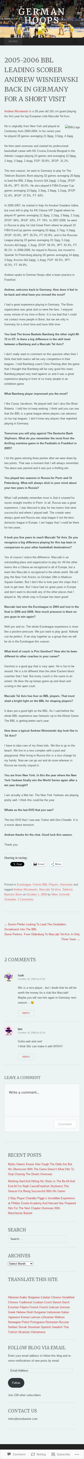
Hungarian (40, 1312)
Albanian (13, 1297)
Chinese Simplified (62, 1297)
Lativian (35, 1317)
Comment (65, 1124)
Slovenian (34, 1327)
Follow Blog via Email (37, 1347)
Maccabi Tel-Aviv (50, 889)
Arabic (23, 1297)
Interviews (66, 884)
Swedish (57, 1327)
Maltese (60, 1317)
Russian (64, 1322)
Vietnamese (38, 1332)
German (65, 1307)
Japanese (14, 1317)
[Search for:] (75, 41)
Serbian (12, 1327)
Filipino (24, 1307)
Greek (12, 1312)
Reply (26, 1013)
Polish (26, 1322)
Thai (66, 1327)
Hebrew (21, 1312)
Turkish (12, 1332)
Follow (16, 1382)
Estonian (13, 1307)
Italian (65, 1312)
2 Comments (26, 899)
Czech (48, 1302)
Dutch (66, 1302)
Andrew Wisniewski (16, 111)
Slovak (22, 1327)
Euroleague (24, 884)
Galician (54, 1307)
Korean (25, 1317)
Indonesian (54, 1312)
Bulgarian (34, 1297)
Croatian (38, 1302)
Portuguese (37, 1322)
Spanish (46, 1327)
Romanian (51, 1322)
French (43, 1307)
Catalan (45, 1297)
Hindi (29, 1312)
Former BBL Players (45, 884)
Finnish (34, 1307)
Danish (57, 1302)
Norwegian (14, 1322)
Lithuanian (47, 1317)
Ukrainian (24, 1332)
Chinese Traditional (20, 1302)
